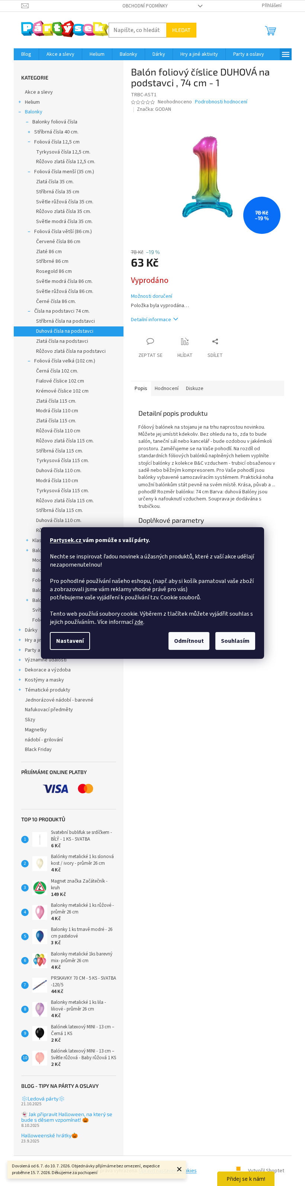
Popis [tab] (141, 388)
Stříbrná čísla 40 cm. (56, 132)
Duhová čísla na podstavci (64, 331)
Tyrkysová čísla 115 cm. (62, 460)
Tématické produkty (47, 690)
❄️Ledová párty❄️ (43, 1098)
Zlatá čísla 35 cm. (55, 182)
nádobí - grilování (44, 740)
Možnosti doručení (151, 296)
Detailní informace (151, 319)
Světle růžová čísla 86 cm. (64, 291)
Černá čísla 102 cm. (57, 371)
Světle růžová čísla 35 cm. (64, 202)
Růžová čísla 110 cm (58, 431)
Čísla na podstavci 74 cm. (62, 311)
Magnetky (36, 730)
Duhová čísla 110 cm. (58, 470)
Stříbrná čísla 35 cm (57, 192)
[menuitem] (26, 54)
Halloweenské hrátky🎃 (49, 1135)
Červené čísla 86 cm (58, 241)
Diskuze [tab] (194, 388)
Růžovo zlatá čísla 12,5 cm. (65, 161)
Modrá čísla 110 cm (57, 411)
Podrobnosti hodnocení (221, 102)
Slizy (30, 719)
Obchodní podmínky (145, 6)
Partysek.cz (66, 540)
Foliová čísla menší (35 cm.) (64, 171)
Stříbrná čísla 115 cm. (59, 451)
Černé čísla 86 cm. (56, 301)
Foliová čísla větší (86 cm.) (63, 231)
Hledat (181, 30)
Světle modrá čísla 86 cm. (64, 281)
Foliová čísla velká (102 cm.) (64, 361)
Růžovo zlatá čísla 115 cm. (65, 441)
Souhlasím (235, 641)
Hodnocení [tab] (167, 388)
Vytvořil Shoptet (266, 1170)
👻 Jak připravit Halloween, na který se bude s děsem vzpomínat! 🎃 (66, 1117)
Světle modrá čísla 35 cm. (64, 221)
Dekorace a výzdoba (48, 670)
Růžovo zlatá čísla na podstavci (71, 351)
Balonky (33, 112)
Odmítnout (189, 641)
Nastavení (70, 641)
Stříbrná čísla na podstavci (65, 321)
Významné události (46, 660)
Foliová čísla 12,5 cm (57, 142)
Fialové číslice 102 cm (60, 381)
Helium (32, 102)
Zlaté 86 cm (49, 251)
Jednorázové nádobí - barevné (59, 700)
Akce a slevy (39, 92)
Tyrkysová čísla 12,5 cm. (63, 152)
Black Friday (38, 749)
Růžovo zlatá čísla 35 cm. (63, 211)
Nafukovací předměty (49, 709)
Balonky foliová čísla (54, 122)
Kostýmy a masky (44, 680)
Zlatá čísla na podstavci (62, 341)
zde (138, 622)
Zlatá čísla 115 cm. (56, 401)
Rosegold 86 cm (54, 271)
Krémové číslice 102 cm (62, 391)
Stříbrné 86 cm (52, 261)
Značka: (154, 109)
